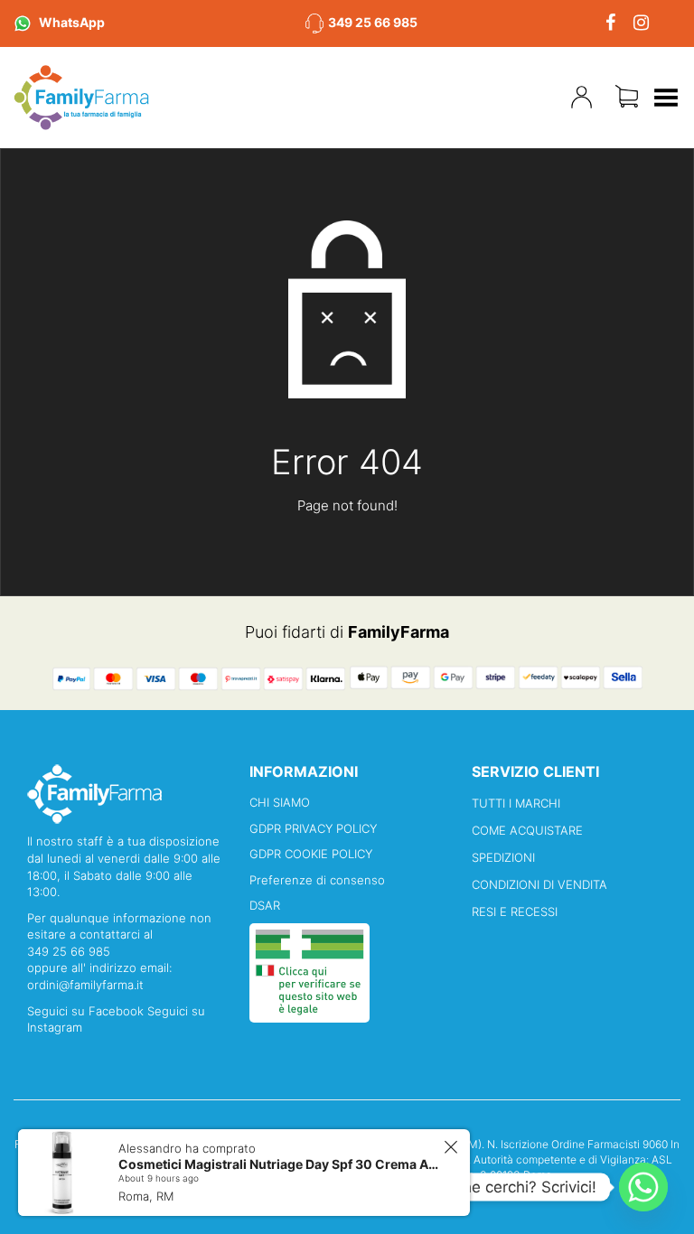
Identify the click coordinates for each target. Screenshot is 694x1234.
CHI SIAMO (279, 802)
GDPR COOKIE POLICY (310, 853)
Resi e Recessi (515, 911)
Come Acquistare (527, 830)
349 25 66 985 (372, 22)
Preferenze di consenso (317, 880)
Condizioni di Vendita (539, 884)
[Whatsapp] (643, 1187)
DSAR (264, 905)
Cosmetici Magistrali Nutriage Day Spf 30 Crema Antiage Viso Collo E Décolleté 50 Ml (278, 1164)
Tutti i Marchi (516, 803)
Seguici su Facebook (87, 1011)
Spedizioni (503, 857)
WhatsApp (72, 22)
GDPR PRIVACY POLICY (313, 828)
